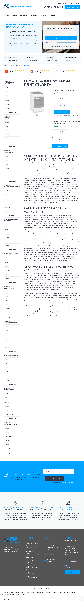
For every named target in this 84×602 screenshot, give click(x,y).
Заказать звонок (72, 7)
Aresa (7, 104)
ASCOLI (7, 138)
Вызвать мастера (62, 112)
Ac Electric (8, 436)
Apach (7, 309)
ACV (6, 199)
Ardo (7, 100)
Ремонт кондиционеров (10, 423)
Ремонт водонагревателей (12, 185)
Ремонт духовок (11, 254)
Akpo (7, 169)
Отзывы (34, 15)
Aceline (7, 440)
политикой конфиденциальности (13, 594)
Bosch (7, 376)
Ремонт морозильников (10, 321)
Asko (7, 237)
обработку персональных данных (66, 42)
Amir (7, 266)
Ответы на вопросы (48, 15)
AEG (6, 88)
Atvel (7, 368)
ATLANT (8, 142)
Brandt (7, 380)
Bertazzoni (9, 414)
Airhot (7, 300)
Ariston (7, 108)
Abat (7, 122)
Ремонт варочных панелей (11, 220)
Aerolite (8, 449)
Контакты (23, 15)
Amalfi (7, 207)
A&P (6, 190)
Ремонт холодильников (11, 117)
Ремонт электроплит (17, 65)
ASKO (7, 363)
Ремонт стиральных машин (9, 82)
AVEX (7, 245)
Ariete (7, 406)
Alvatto (7, 402)
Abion (7, 432)
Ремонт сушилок (11, 355)
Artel (7, 134)
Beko (7, 372)
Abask (7, 195)
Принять (6, 599)
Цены (15, 15)
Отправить (72, 572)
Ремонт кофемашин (9, 389)
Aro (6, 130)
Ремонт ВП (29, 557)
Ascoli (7, 233)
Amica (7, 335)
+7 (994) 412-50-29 (53, 7)
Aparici (7, 211)
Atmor (7, 241)
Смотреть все (10, 112)
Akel (6, 96)
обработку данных (58, 117)
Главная (6, 65)
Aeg (6, 203)
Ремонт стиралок (32, 543)
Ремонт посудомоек (9, 151)
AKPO (7, 229)
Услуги (6, 15)
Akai (6, 92)
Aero (7, 444)
